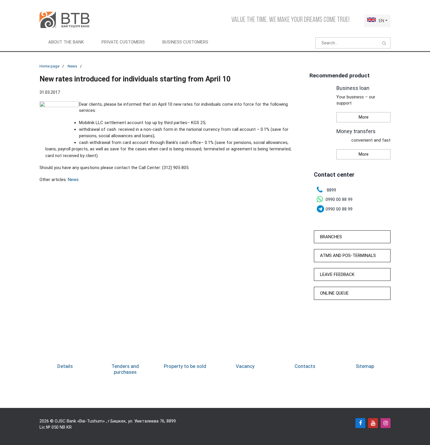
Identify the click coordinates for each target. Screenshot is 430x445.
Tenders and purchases (125, 369)
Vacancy (245, 366)
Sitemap (365, 366)
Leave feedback (337, 274)
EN (381, 20)
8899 (171, 421)
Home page (49, 66)
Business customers (185, 42)
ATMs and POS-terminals (348, 255)
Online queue (334, 293)
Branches (331, 236)
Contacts (305, 366)
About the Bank (66, 42)
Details (65, 366)
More (364, 117)
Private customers (123, 42)
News (72, 66)
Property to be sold (185, 366)
